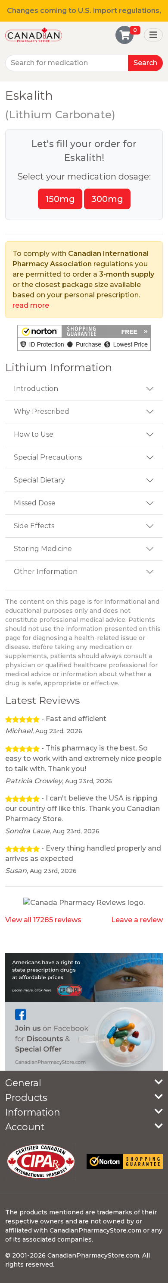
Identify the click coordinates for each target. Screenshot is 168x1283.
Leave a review (137, 920)
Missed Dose (35, 503)
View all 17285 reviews (43, 920)
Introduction (36, 389)
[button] (84, 338)
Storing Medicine (43, 549)
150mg (60, 199)
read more (30, 305)
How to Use (33, 434)
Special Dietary (39, 480)
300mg (107, 199)
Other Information (46, 571)
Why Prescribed (41, 411)
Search (145, 63)
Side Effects (34, 526)
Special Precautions (48, 457)
